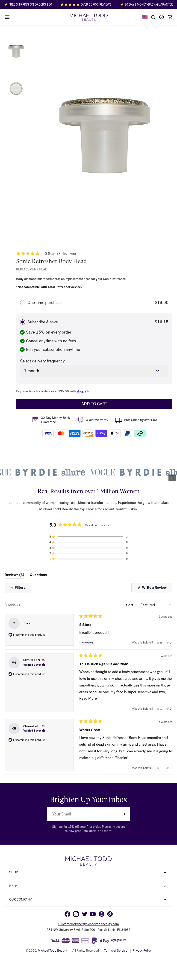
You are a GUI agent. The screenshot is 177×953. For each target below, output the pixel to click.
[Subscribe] (124, 814)
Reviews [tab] (14, 575)
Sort (130, 605)
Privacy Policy (142, 951)
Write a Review (156, 588)
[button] (7, 17)
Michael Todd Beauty (52, 950)
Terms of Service (115, 951)
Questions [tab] (38, 575)
